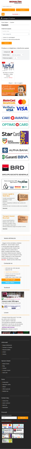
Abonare (22, 418)
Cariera (4, 354)
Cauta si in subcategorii (9, 37)
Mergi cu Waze (9, 282)
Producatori (5, 382)
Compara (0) (7, 52)
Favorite (22, 10)
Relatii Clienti (5, 363)
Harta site (4, 372)
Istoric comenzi (6, 403)
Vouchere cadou (6, 384)
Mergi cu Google (10, 279)
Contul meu (5, 400)
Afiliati (4, 386)
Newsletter (5, 407)
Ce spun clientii (6, 370)
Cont (8, 10)
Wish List (4, 405)
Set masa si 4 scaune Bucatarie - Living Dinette (8, 74)
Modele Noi (5, 391)
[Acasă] (15, 3)
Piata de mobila (6, 349)
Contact (4, 368)
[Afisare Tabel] (12, 52)
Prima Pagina (5, 22)
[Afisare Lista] (14, 52)
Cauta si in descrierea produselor (11, 39)
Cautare (12, 22)
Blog (3, 366)
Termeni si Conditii (7, 347)
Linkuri (4, 352)
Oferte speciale (6, 389)
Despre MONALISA (7, 345)
